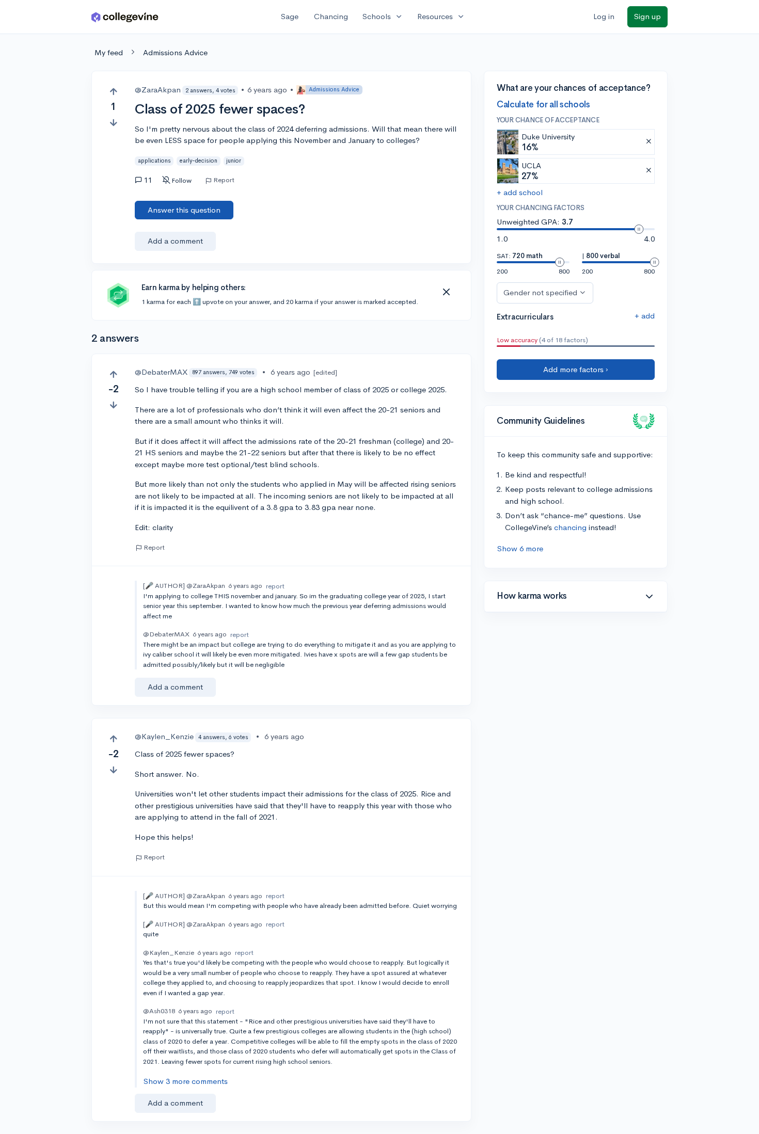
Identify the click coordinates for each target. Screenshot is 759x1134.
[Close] (446, 292)
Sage (289, 16)
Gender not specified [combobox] (540, 292)
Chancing (331, 16)
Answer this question (184, 210)
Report (223, 180)
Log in (603, 16)
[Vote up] (113, 92)
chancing (570, 527)
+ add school (520, 192)
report (275, 586)
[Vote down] (113, 123)
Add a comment (175, 241)
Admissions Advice (175, 52)
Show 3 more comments (186, 1081)
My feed (108, 52)
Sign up (647, 16)
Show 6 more (520, 548)
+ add (645, 316)
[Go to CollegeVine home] (125, 17)
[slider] (638, 229)
